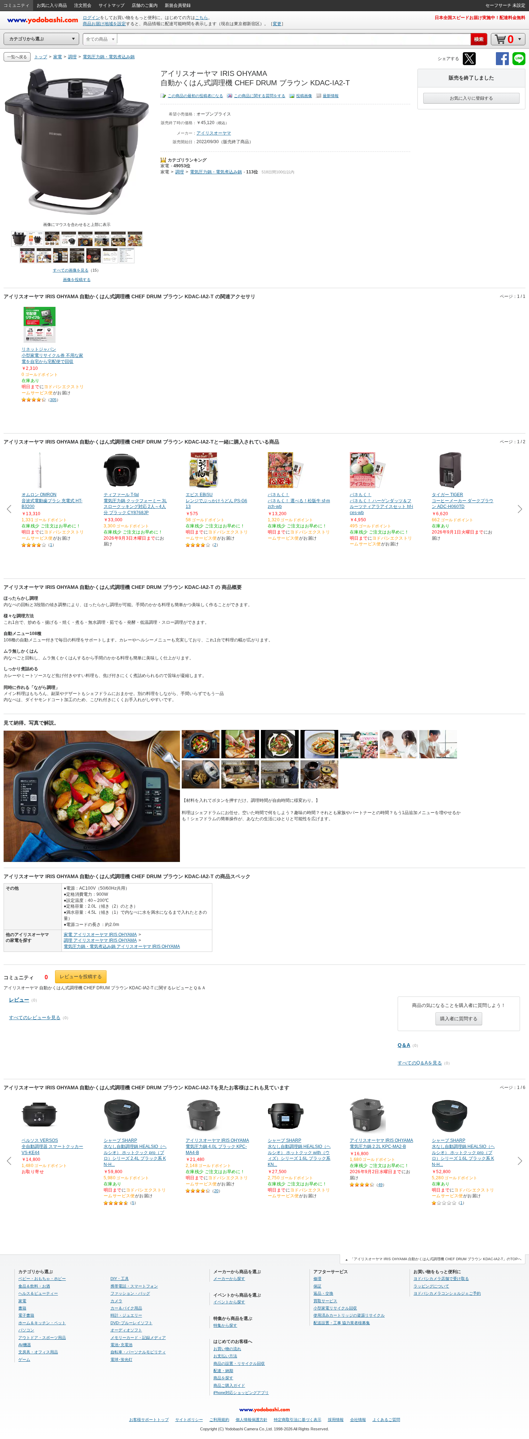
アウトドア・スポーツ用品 (42, 1337)
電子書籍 (26, 1315)
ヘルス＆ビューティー (38, 1293)
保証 (317, 1286)
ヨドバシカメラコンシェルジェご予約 (447, 1293)
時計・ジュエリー (126, 1315)
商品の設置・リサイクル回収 (239, 1363)
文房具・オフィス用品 (38, 1352)
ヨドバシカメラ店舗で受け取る (441, 1278)
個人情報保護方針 (251, 1419)
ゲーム (24, 1359)
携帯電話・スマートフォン (134, 1286)
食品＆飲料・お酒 (34, 1286)
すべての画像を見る (71, 270)
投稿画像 (304, 96)
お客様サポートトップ (149, 1419)
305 (53, 400)
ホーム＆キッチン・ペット (42, 1323)
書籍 (22, 1308)
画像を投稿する (77, 279)
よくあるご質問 (386, 1419)
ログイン (91, 17)
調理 (179, 171)
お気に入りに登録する (471, 98)
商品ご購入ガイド (229, 1385)
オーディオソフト (126, 1330)
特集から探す (225, 1325)
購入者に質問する (459, 1018)
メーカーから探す (229, 1278)
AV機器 (24, 1345)
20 (216, 1191)
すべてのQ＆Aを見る (420, 1063)
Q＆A (404, 1045)
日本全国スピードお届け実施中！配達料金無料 (480, 17)
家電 (164, 165)
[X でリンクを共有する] (469, 64)
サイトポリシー (189, 1419)
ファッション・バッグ (130, 1293)
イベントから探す (229, 1302)
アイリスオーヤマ (213, 133)
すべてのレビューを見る (34, 1017)
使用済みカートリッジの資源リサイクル (349, 1315)
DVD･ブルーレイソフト (131, 1323)
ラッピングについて (431, 1286)
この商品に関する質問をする (259, 96)
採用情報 (336, 1419)
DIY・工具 (119, 1278)
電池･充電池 (121, 1345)
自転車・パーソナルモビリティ (138, 1352)
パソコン (26, 1330)
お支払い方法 (225, 1356)
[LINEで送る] (518, 64)
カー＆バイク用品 (126, 1308)
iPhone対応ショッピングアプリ (241, 1392)
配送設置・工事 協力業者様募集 (341, 1323)
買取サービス (325, 1301)
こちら (201, 17)
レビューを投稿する (81, 976)
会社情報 (358, 1419)
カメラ (116, 1301)
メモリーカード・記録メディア (138, 1337)
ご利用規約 (219, 1419)
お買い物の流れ (227, 1349)
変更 (277, 23)
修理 (317, 1278)
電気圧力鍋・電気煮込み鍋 (216, 171)
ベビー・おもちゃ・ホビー (42, 1278)
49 (380, 1184)
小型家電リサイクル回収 (335, 1308)
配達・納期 (223, 1370)
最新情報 (331, 96)
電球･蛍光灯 (121, 1359)
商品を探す (223, 1378)
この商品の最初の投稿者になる (195, 96)
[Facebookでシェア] (502, 64)
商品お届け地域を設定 (104, 23)
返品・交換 (323, 1293)
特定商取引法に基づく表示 (297, 1419)
